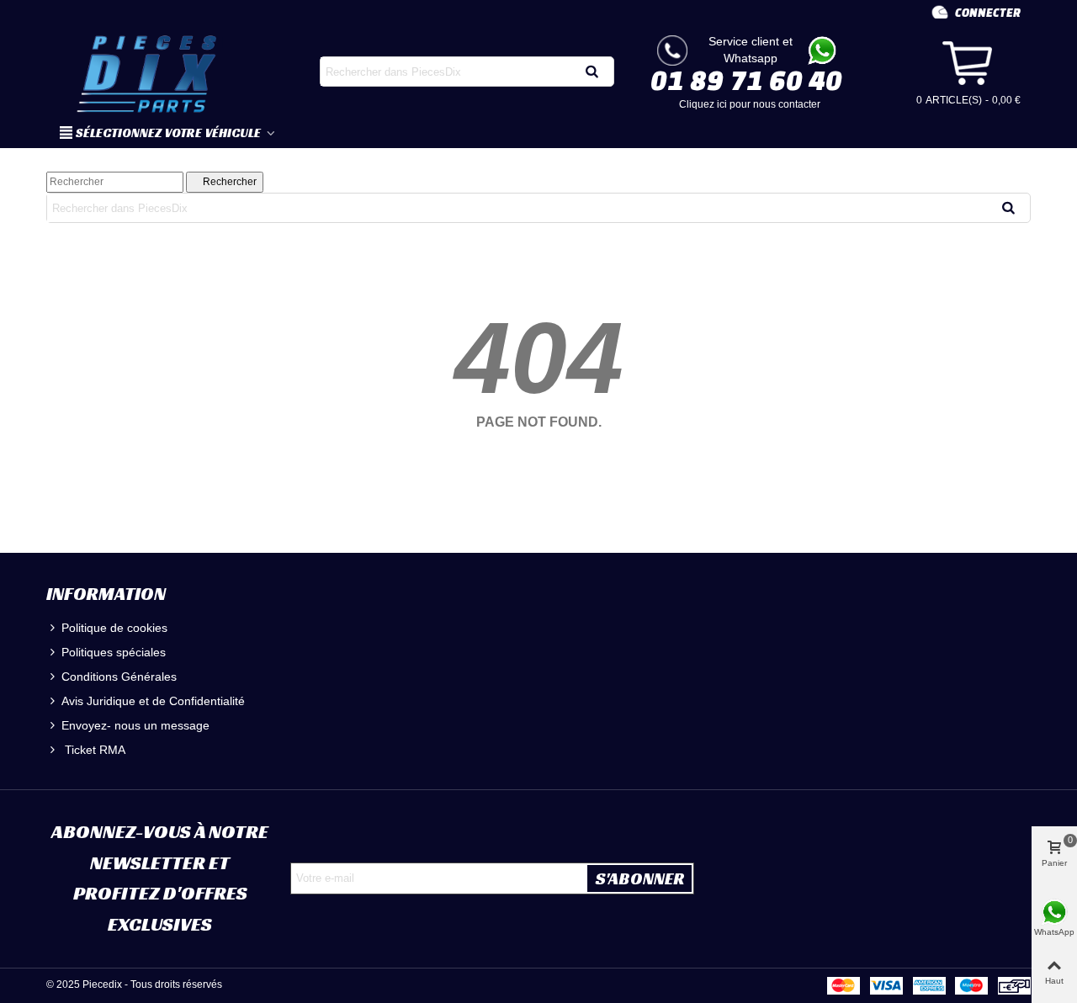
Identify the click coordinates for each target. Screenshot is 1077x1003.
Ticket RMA (93, 749)
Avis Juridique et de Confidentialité (153, 701)
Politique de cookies (114, 627)
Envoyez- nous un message (135, 725)
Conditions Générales (119, 676)
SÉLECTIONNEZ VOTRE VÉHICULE (169, 133)
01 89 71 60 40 (746, 80)
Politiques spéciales (113, 652)
